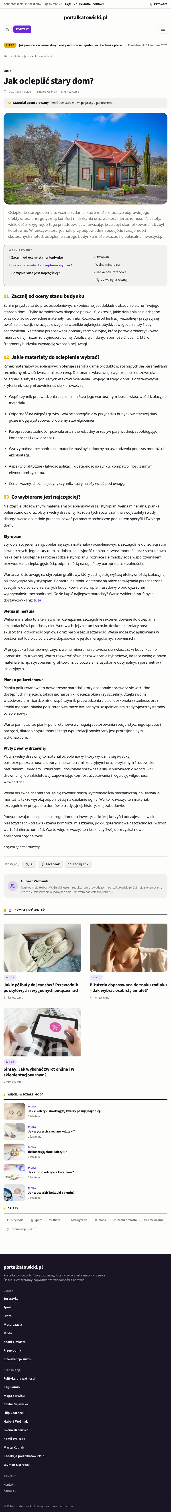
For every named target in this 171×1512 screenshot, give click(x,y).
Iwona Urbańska (16, 1430)
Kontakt (22, 29)
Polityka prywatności (19, 1378)
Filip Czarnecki (14, 1413)
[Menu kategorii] (163, 29)
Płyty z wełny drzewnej (111, 280)
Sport (38, 1220)
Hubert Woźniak (47, 92)
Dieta (56, 1220)
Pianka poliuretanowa (111, 272)
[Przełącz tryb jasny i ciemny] (8, 29)
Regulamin (12, 1387)
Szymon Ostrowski (17, 1465)
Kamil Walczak (14, 1439)
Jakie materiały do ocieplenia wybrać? (41, 265)
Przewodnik (155, 1220)
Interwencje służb (22, 1229)
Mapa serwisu (14, 1396)
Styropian (102, 257)
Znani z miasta (127, 1220)
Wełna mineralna (108, 265)
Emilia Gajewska (16, 1404)
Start (7, 56)
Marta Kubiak (14, 1447)
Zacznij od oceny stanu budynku (37, 257)
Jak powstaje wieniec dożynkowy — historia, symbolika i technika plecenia (72, 45)
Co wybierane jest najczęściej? (35, 273)
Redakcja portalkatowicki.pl (24, 1456)
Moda (16, 56)
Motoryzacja (79, 1220)
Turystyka (16, 1220)
